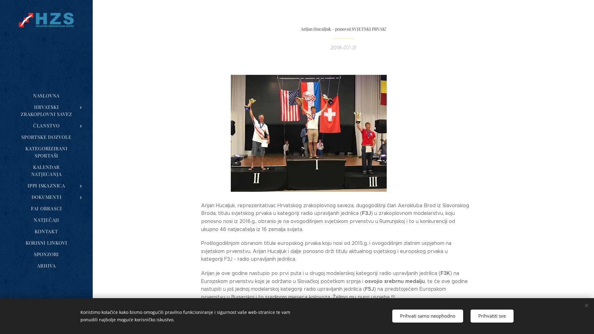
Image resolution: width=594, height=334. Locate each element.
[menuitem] (46, 95)
